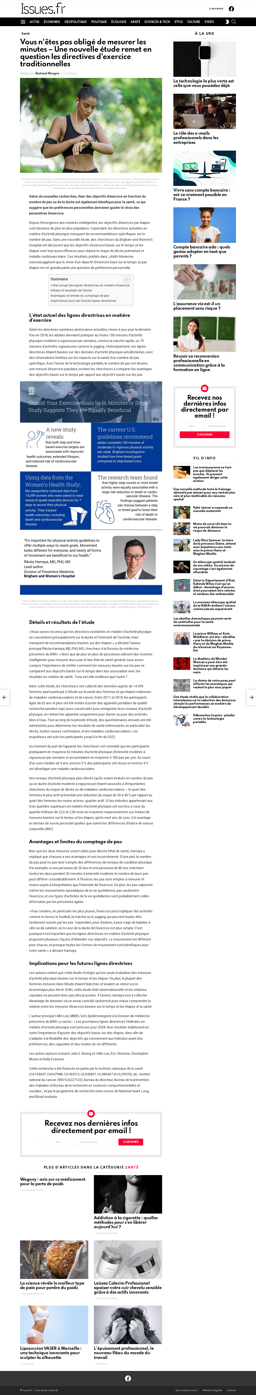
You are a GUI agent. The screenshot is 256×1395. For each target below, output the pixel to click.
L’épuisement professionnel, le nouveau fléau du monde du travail (124, 1353)
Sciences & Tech (157, 22)
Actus (34, 22)
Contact (231, 1390)
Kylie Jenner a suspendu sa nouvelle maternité (212, 509)
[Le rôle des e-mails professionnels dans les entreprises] (204, 111)
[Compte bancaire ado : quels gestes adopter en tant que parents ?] (204, 225)
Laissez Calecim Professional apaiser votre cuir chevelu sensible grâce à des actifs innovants (128, 1288)
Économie (52, 22)
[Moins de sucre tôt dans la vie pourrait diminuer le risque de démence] (181, 528)
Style (178, 22)
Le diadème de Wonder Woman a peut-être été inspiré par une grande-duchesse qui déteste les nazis (210, 665)
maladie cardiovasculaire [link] (47, 256)
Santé (135, 22)
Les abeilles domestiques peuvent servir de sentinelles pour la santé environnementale (202, 622)
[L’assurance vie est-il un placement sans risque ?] (204, 282)
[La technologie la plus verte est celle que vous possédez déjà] (204, 59)
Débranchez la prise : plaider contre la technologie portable (214, 719)
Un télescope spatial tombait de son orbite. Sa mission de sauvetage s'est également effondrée (214, 567)
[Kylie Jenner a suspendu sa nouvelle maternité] (181, 512)
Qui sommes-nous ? (186, 1390)
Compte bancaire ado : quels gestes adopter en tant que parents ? (201, 251)
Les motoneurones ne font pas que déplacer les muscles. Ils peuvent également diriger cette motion (212, 474)
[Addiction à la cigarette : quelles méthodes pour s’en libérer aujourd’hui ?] (128, 1194)
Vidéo (209, 22)
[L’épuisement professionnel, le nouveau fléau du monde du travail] (128, 1325)
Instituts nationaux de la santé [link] (120, 1068)
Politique (99, 22)
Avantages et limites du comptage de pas (80, 295)
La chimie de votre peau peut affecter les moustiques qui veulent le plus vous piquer (214, 684)
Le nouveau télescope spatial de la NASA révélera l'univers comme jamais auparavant (214, 606)
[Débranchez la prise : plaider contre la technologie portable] (181, 720)
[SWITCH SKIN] (227, 22)
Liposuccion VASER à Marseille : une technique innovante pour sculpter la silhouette (51, 1353)
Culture (193, 22)
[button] (125, 279)
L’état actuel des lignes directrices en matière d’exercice (90, 285)
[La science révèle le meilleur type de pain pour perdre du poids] (54, 1259)
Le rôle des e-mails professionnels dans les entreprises (195, 138)
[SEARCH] (233, 22)
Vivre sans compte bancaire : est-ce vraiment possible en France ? (201, 195)
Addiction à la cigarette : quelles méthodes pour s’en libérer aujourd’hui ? (126, 1222)
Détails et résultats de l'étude (71, 290)
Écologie (119, 22)
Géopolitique (75, 22)
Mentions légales (212, 1390)
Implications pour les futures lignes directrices (83, 301)
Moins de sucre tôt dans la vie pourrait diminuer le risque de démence (212, 527)
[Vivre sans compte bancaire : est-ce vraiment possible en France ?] (204, 168)
